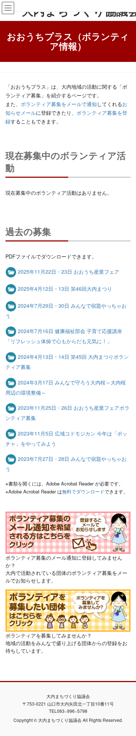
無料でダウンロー (81, 491)
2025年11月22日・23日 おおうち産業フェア (68, 271)
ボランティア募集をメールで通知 (59, 104)
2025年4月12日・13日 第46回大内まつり (65, 288)
